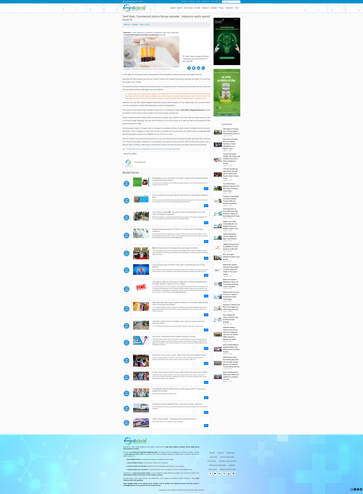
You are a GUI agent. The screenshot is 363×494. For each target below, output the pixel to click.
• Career (198, 1)
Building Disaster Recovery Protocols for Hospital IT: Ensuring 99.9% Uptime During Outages (231, 296)
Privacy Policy (211, 461)
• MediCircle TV (205, 1)
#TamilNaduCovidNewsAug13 (172, 149)
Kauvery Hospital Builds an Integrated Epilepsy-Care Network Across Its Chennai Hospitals (231, 349)
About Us (212, 453)
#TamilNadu (129, 149)
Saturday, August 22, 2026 (133, 1)
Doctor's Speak (188, 8)
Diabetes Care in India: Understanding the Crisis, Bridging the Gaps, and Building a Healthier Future (230, 226)
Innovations (214, 8)
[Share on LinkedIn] (198, 68)
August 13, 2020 (144, 24)
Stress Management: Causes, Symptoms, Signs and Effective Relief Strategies (230, 319)
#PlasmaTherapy (137, 149)
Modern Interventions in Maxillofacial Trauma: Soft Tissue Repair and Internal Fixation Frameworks (230, 284)
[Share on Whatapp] (203, 68)
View (206, 188)
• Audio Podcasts (215, 1)
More (237, 8)
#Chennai (156, 149)
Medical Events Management (217, 465)
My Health (197, 8)
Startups (221, 8)
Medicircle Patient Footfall (227, 469)
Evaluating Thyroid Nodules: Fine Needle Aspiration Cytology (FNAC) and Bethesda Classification (231, 200)
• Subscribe (191, 1)
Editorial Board (212, 469)
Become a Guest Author (227, 457)
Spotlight (172, 8)
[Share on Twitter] (194, 68)
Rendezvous (205, 8)
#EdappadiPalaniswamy (148, 149)
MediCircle (127, 24)
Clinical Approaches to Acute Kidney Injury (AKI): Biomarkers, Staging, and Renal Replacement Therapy (231, 213)
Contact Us (220, 453)
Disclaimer (231, 465)
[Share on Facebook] (189, 68)
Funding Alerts (229, 8)
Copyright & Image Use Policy (227, 461)
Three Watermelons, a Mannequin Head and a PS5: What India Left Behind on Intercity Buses (231, 188)
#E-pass (162, 149)
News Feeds (213, 457)
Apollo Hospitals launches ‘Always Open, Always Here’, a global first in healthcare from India (231, 376)
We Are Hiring (230, 453)
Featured (179, 8)
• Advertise (184, 1)
